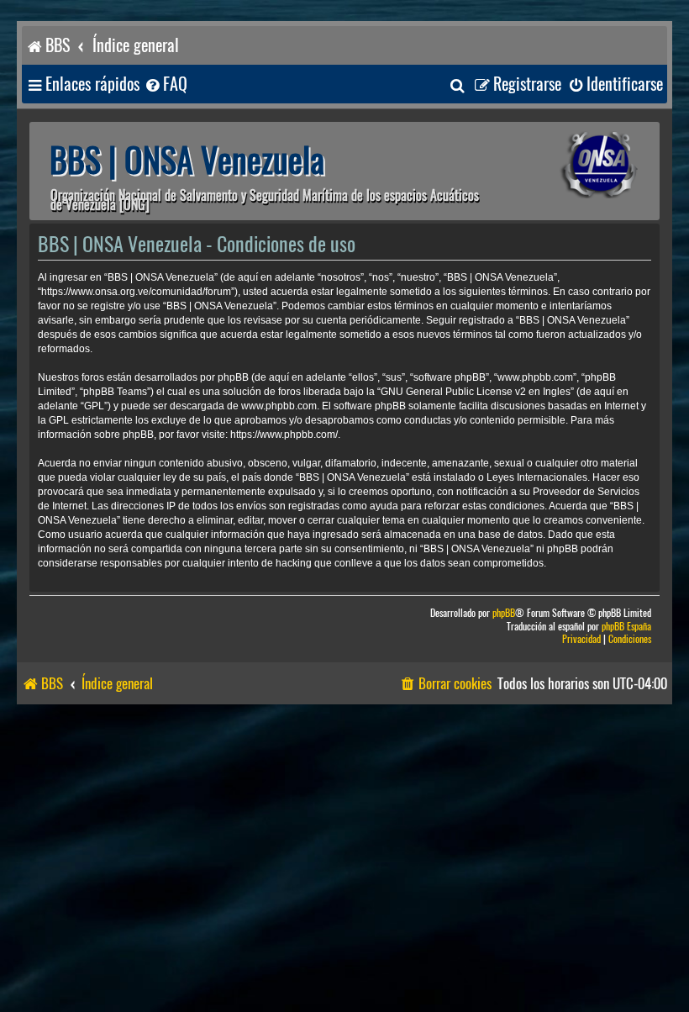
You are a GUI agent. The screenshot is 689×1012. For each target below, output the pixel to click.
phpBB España (626, 626)
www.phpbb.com (279, 406)
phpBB (503, 613)
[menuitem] (165, 84)
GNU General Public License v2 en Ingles (476, 392)
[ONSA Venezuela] (575, 165)
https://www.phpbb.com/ (284, 434)
